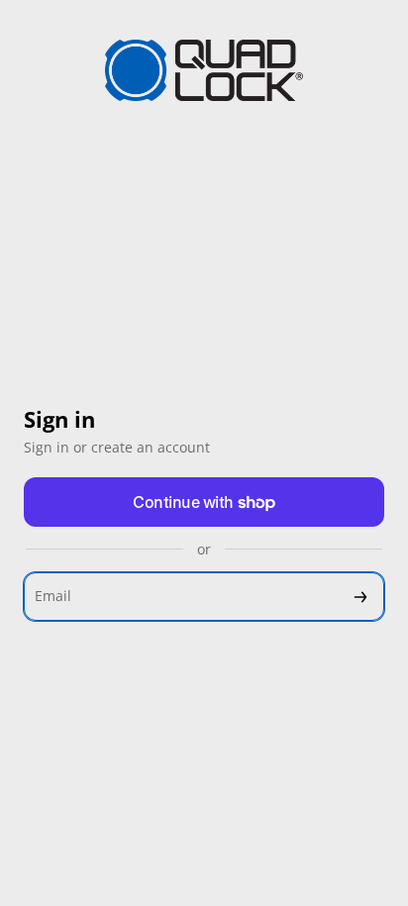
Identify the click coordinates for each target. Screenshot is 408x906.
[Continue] (360, 596)
